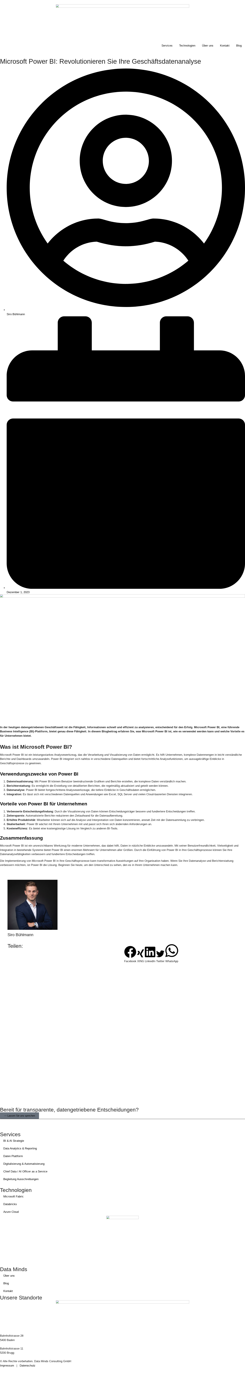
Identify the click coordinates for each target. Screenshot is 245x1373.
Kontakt (225, 45)
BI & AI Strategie (13, 1140)
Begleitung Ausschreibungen (20, 1179)
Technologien (187, 45)
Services (167, 45)
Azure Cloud (11, 1211)
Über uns (207, 45)
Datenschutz (27, 1365)
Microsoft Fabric (13, 1196)
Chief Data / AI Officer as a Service (25, 1171)
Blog (239, 45)
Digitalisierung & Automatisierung (23, 1163)
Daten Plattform (13, 1156)
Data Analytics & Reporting (20, 1148)
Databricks (10, 1204)
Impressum (7, 1365)
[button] (130, 954)
